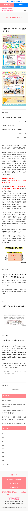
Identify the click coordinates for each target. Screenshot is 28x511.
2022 (3, 445)
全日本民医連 (14, 487)
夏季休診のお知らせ (7, 400)
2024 (3, 453)
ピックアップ (5, 464)
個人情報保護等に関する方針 (10, 492)
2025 (3, 457)
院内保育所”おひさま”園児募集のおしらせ (13, 423)
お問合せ (21, 4)
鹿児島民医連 (14, 483)
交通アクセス (7, 4)
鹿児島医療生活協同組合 (14, 479)
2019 (3, 433)
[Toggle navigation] (25, 10)
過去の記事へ (15, 390)
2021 (3, 441)
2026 (3, 460)
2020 (3, 437)
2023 (3, 449)
